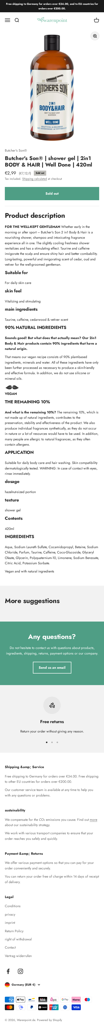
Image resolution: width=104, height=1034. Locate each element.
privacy (10, 914)
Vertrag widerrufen (18, 955)
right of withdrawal (18, 939)
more (93, 819)
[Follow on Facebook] (8, 971)
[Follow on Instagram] (20, 971)
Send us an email (52, 667)
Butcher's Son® (16, 150)
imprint (10, 922)
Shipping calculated (34, 179)
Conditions (13, 906)
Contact (10, 947)
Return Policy (14, 931)
